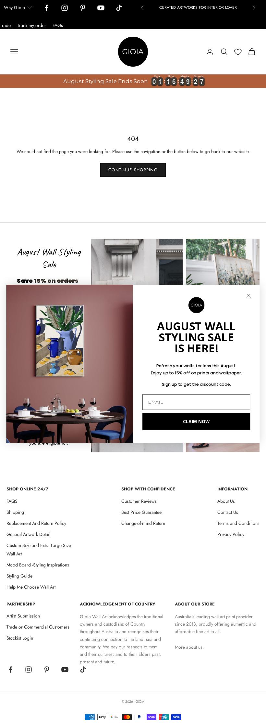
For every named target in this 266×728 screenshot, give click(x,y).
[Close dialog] (248, 296)
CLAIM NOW (196, 421)
